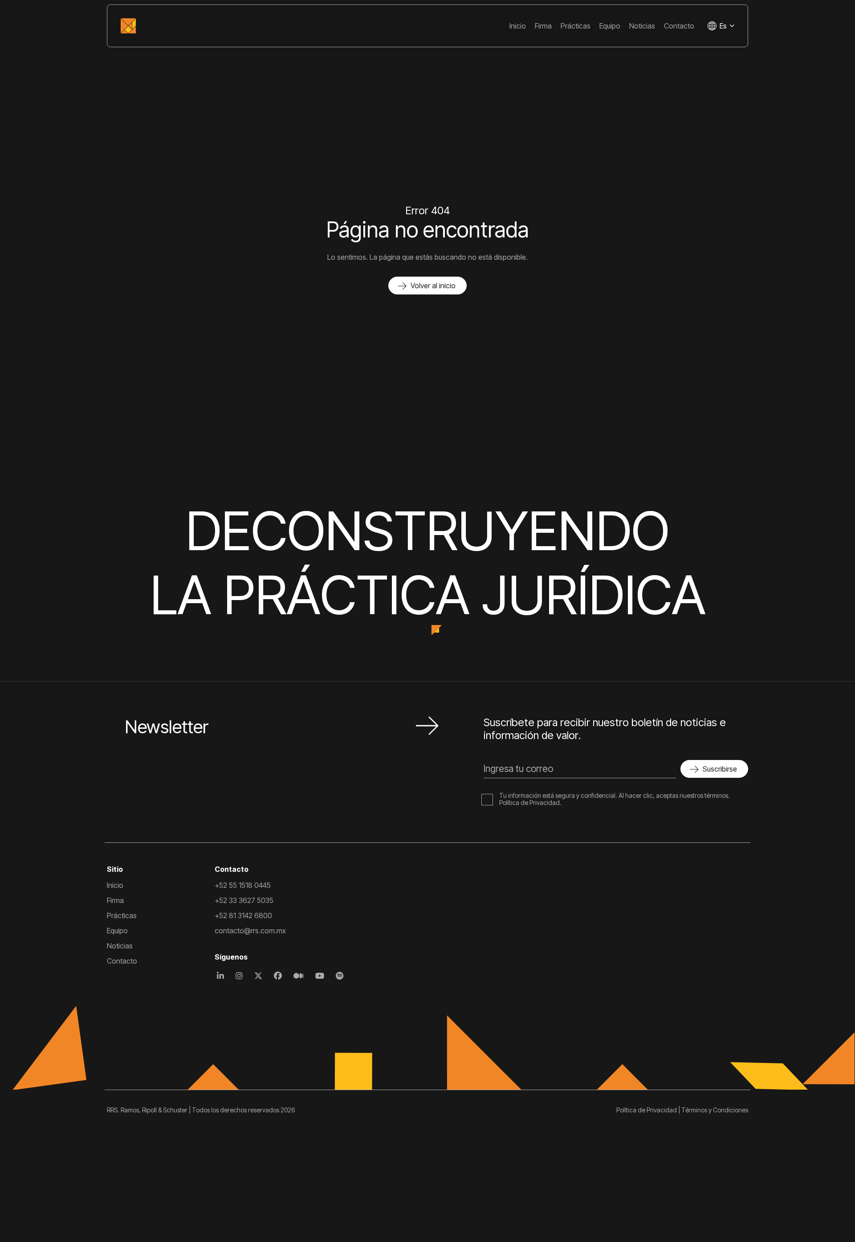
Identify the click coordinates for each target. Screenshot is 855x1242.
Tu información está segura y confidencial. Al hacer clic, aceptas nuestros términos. (614, 795)
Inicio (517, 25)
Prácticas (575, 25)
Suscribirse (720, 768)
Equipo (609, 25)
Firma (543, 25)
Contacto (679, 25)
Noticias (642, 25)
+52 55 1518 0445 (243, 885)
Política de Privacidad (529, 802)
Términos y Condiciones (714, 1110)
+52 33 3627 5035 (244, 900)
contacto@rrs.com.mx (250, 930)
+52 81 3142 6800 (243, 915)
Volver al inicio (433, 285)
